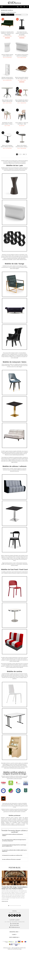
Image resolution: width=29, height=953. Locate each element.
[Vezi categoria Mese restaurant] (14, 408)
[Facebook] (9, 915)
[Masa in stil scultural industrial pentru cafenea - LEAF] (21, 137)
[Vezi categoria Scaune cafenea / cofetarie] (14, 539)
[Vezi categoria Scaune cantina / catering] (14, 694)
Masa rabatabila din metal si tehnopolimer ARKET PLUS (21, 100)
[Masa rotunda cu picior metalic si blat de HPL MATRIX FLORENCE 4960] (7, 92)
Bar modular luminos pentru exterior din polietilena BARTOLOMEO (21, 55)
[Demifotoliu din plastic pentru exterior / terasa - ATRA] (7, 114)
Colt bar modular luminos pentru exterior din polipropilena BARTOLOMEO (7, 55)
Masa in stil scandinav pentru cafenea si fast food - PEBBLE (7, 146)
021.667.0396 (15, 925)
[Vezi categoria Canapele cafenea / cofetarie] (14, 486)
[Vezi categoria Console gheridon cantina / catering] (14, 747)
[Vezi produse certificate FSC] (25, 791)
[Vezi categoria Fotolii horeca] (14, 284)
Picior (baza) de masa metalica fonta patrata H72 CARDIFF (22, 32)
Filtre (8, 14)
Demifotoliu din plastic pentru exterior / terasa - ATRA (7, 123)
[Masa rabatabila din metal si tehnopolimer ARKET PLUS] (21, 92)
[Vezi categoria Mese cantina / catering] (14, 720)
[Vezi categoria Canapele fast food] (14, 641)
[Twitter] (14, 915)
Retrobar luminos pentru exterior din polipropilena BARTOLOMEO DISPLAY (7, 78)
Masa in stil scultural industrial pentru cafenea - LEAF (22, 146)
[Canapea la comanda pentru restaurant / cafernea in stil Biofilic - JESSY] (7, 24)
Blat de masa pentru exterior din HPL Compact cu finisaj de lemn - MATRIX (21, 78)
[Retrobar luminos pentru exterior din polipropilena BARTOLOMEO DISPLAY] (7, 69)
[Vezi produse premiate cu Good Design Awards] (3, 798)
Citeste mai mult (5, 901)
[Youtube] (12, 915)
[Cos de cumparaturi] (24, 6)
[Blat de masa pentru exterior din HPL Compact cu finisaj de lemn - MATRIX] (21, 69)
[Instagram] (19, 915)
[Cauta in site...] (27, 6)
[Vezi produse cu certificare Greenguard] (10, 783)
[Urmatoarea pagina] (26, 154)
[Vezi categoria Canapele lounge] (14, 310)
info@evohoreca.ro (15, 927)
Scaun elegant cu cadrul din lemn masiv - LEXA (21, 123)
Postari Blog (14, 867)
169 (24, 154)
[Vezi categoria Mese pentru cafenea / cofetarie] (14, 513)
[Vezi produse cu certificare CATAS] (3, 783)
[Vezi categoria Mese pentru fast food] (14, 615)
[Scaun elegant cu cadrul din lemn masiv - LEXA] (21, 114)
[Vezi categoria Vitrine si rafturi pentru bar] (14, 238)
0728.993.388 (15, 923)
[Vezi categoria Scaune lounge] (14, 337)
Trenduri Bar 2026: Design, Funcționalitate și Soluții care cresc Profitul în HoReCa (14, 888)
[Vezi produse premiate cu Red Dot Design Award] (18, 783)
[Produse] (2, 7)
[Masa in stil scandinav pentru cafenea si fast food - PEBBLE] (7, 137)
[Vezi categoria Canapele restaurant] (14, 435)
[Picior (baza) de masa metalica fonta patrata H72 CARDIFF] (21, 24)
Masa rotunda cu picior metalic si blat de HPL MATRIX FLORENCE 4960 (7, 100)
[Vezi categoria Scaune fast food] (14, 588)
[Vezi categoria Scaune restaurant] (14, 382)
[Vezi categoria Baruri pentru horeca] (14, 212)
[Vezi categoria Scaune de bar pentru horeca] (14, 186)
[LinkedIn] (17, 915)
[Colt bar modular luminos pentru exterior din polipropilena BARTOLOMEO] (7, 46)
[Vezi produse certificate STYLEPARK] (10, 791)
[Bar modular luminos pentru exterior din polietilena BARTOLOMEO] (21, 46)
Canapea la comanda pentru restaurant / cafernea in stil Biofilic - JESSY (7, 32)
